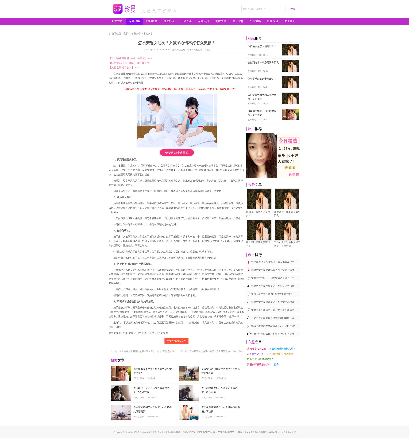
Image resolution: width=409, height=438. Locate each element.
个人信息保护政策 (287, 432)
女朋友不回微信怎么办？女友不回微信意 (272, 310)
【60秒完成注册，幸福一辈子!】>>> (129, 63)
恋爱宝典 (203, 21)
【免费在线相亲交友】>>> (124, 67)
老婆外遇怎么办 (255, 353)
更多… (277, 364)
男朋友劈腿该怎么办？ (259, 364)
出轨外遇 (186, 21)
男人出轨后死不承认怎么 (280, 353)
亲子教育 (238, 21)
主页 (125, 33)
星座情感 (255, 21)
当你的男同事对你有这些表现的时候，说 (272, 318)
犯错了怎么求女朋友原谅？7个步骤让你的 (273, 326)
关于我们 (289, 21)
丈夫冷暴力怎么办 (256, 348)
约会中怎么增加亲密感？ (260, 359)
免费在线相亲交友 (176, 341)
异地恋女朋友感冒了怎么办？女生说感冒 (272, 302)
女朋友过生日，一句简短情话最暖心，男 (272, 278)
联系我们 (263, 432)
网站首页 (117, 21)
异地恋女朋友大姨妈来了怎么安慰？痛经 (272, 270)
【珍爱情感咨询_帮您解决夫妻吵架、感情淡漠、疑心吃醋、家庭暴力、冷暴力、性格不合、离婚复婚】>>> (179, 88)
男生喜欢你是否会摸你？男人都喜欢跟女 (272, 262)
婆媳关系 (220, 21)
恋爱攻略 (134, 21)
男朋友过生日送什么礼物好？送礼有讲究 (272, 333)
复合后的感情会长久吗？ (282, 348)
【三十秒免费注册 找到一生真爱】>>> (130, 58)
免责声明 (273, 432)
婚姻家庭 (151, 21)
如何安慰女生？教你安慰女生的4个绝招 (272, 294)
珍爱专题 (272, 21)
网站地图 (242, 432)
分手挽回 (169, 21)
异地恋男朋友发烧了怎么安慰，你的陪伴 (272, 286)
